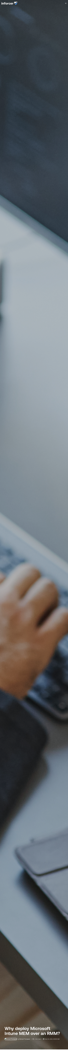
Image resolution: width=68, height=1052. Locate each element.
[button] (66, 3)
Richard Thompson (24, 1039)
